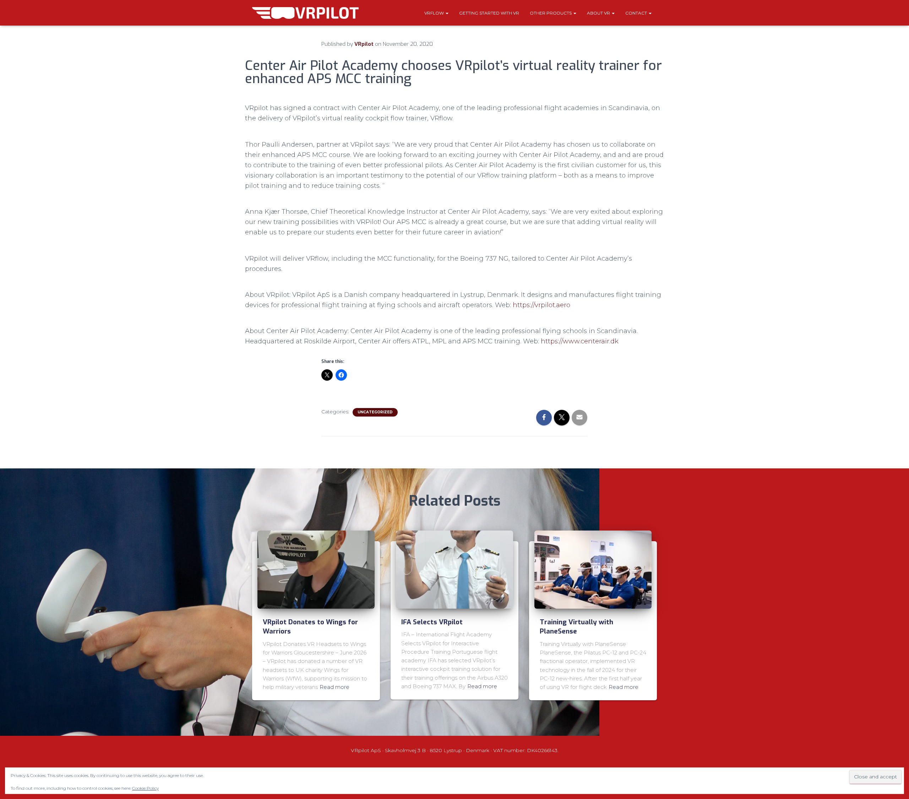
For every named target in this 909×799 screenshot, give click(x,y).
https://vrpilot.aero (541, 305)
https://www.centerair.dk (580, 341)
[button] (446, 13)
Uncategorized (375, 412)
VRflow (434, 13)
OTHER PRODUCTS (551, 13)
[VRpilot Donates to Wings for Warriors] (316, 569)
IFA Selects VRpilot (432, 622)
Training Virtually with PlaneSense (576, 627)
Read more (334, 687)
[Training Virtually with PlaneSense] (593, 569)
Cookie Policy (145, 788)
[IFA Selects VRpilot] (454, 569)
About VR (599, 13)
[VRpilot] (305, 13)
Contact (636, 13)
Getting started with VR (489, 13)
